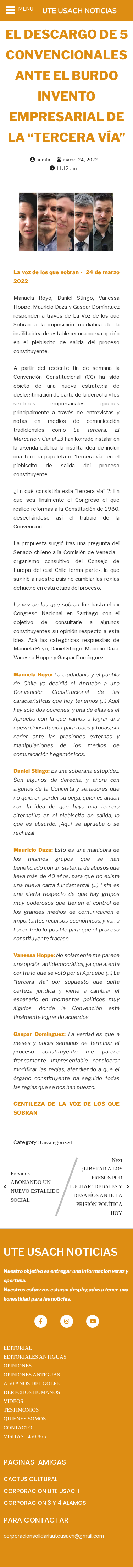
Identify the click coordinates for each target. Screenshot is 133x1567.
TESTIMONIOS (21, 1410)
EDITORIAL (18, 1348)
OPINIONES (18, 1366)
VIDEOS (13, 1401)
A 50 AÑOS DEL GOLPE (32, 1383)
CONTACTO (18, 1427)
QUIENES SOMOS (25, 1419)
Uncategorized (56, 1142)
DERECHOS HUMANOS (32, 1392)
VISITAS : (25, 1436)
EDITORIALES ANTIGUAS (35, 1357)
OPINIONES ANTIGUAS (32, 1374)
